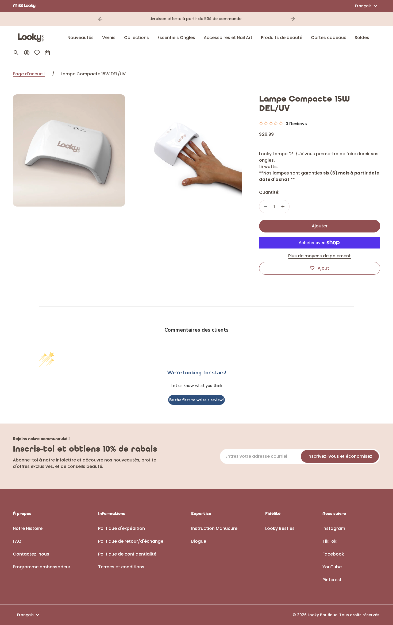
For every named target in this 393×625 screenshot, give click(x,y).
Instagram (333, 528)
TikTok (329, 541)
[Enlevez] (266, 206)
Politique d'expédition (121, 528)
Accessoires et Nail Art (228, 37)
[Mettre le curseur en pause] (300, 19)
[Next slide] (293, 19)
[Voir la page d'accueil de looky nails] (32, 37)
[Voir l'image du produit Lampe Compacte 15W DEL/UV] (69, 150)
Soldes (362, 37)
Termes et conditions (121, 567)
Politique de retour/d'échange (130, 541)
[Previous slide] (100, 19)
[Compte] (27, 52)
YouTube (332, 567)
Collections (136, 37)
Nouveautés (80, 37)
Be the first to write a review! (196, 399)
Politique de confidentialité (127, 554)
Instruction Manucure (214, 528)
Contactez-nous (31, 554)
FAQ (17, 541)
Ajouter (320, 226)
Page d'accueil (29, 74)
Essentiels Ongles (176, 37)
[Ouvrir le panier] (47, 52)
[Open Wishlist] (37, 53)
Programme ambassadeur (41, 567)
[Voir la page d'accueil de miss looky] (24, 6)
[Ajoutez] (283, 206)
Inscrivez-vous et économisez (339, 456)
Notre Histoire (28, 528)
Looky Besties (280, 528)
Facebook (333, 554)
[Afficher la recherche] (16, 52)
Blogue (198, 541)
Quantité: (269, 192)
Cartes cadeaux (328, 37)
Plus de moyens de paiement (319, 256)
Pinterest (332, 580)
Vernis (108, 37)
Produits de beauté (281, 37)
